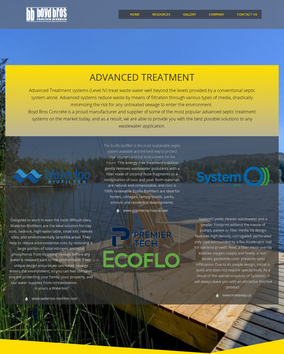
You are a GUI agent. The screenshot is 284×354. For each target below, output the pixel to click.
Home (135, 14)
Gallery (189, 14)
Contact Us (247, 14)
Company (216, 14)
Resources (161, 14)
